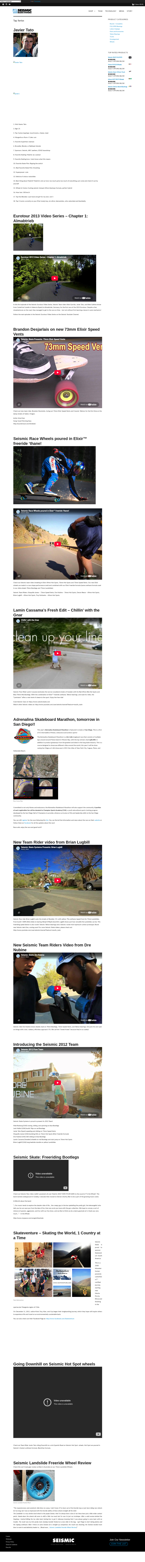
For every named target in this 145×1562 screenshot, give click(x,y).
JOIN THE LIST (118, 1544)
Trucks (112, 36)
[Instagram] (6, 4)
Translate (37, 1)
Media (121, 11)
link (47, 820)
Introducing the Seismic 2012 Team (45, 1044)
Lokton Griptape (115, 29)
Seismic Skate (59, 1544)
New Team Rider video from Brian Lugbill (51, 842)
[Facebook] (3, 4)
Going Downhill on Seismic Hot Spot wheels (54, 1364)
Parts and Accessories (117, 31)
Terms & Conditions (11, 1544)
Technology (110, 11)
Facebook (27, 823)
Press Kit (8, 1547)
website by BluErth (70, 1544)
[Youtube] (9, 4)
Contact (8, 1536)
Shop (90, 11)
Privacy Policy (10, 1542)
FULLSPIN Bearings (116, 26)
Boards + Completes (116, 24)
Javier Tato (23, 30)
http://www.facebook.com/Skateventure (60, 1318)
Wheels (112, 42)
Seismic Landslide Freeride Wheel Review (52, 1463)
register (24, 820)
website (97, 820)
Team (100, 11)
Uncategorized (114, 39)
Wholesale (9, 1539)
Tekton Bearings (115, 34)
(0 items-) (138, 4)
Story (129, 11)
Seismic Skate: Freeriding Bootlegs (46, 1157)
